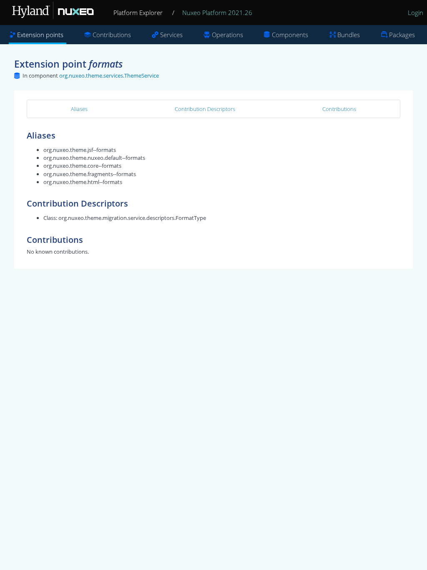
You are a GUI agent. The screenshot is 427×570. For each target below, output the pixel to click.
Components (290, 34)
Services (171, 34)
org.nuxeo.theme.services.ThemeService (109, 75)
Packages (402, 34)
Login (415, 12)
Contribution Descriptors (205, 109)
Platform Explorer (138, 12)
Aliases (79, 109)
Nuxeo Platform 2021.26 (217, 12)
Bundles (348, 34)
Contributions (112, 34)
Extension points (40, 34)
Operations (227, 34)
